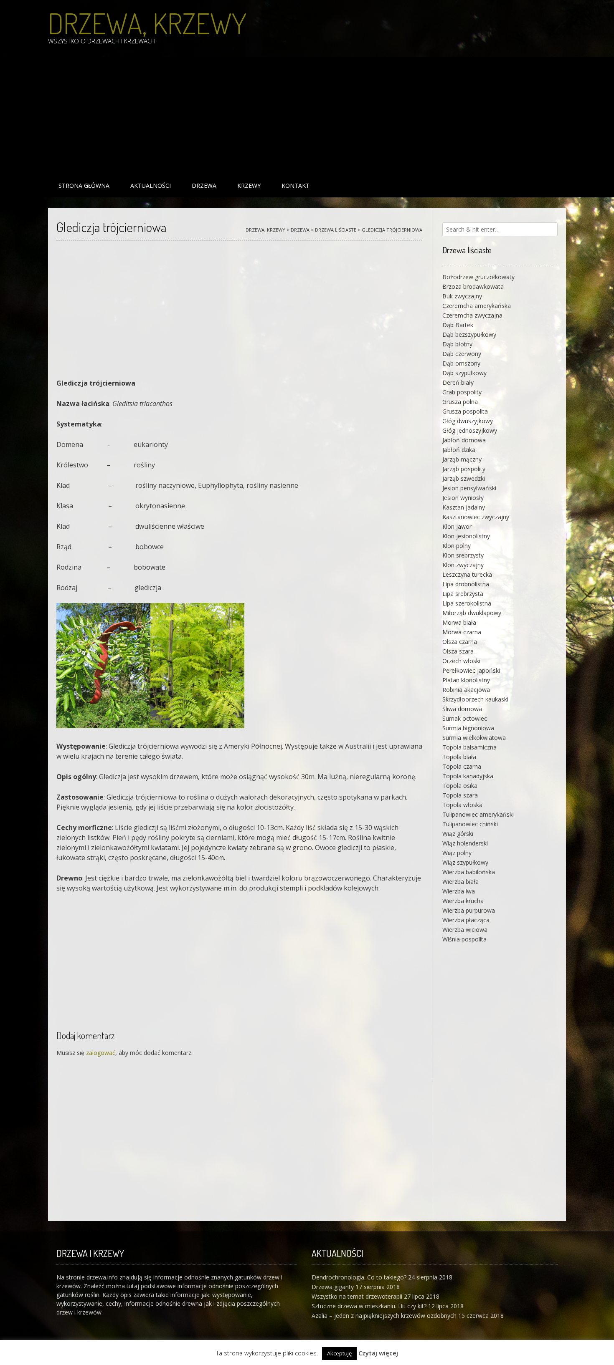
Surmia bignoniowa (468, 728)
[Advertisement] (298, 115)
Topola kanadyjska (467, 776)
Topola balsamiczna (469, 747)
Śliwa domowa (462, 709)
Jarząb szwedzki (463, 478)
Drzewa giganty (333, 1287)
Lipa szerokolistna (466, 603)
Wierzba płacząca (466, 920)
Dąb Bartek (457, 325)
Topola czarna (461, 766)
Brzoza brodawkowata (473, 286)
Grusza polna (460, 402)
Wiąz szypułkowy (465, 862)
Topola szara (460, 795)
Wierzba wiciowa (464, 930)
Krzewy (249, 185)
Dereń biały (458, 382)
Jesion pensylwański (469, 488)
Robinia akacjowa (466, 690)
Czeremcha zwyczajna (472, 315)
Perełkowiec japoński (471, 670)
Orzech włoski (461, 661)
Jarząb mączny (462, 459)
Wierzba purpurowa (468, 910)
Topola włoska (462, 805)
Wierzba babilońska (468, 872)
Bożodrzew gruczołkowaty (478, 277)
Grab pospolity (462, 392)
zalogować (100, 1053)
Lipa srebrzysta (462, 594)
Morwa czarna (461, 632)
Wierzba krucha (463, 901)
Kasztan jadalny (463, 507)
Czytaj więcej (378, 1353)
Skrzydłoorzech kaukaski (475, 699)
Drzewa (204, 185)
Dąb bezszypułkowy (469, 334)
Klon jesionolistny (466, 536)
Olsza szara (458, 651)
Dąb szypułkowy (464, 373)
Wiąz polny (457, 853)
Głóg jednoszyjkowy (469, 430)
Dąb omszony (461, 363)
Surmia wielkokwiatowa (474, 738)
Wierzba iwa (458, 891)
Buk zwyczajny (462, 296)
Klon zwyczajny (463, 565)
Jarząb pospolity (463, 469)
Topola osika (459, 786)
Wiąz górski (457, 834)
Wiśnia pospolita (464, 939)
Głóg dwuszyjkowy (467, 421)
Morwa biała (459, 622)
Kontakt (296, 185)
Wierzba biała (460, 882)
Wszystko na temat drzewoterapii (357, 1296)
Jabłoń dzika (458, 450)
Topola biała (459, 757)
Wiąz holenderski (465, 843)
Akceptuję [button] (339, 1353)
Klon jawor (457, 526)
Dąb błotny (457, 344)
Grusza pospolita (465, 411)
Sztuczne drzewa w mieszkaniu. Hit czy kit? (369, 1306)
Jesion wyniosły (463, 498)
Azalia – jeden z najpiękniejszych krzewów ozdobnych (384, 1316)
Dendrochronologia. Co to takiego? (359, 1277)
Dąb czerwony (461, 354)
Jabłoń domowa (464, 440)
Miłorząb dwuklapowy (471, 613)
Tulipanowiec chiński (470, 824)
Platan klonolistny (466, 680)
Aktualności (150, 185)
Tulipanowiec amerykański (478, 814)
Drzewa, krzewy (147, 23)
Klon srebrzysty (463, 555)
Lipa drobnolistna (465, 584)
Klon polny (456, 546)
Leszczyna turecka (467, 574)
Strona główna (83, 185)
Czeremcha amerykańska (476, 306)
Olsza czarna (459, 642)
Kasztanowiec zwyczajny (475, 517)
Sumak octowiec (464, 718)
